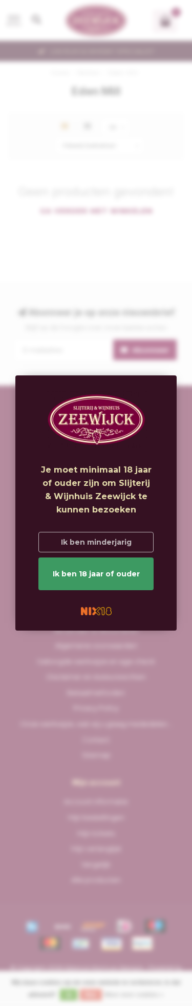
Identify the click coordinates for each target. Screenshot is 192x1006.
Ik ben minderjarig (96, 542)
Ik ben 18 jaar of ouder (96, 573)
